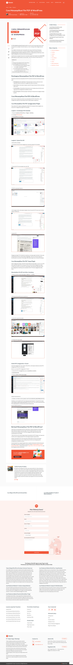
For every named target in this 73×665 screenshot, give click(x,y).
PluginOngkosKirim (30, 624)
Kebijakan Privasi (51, 621)
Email (25, 519)
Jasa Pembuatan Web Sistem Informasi (13, 621)
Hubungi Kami (58, 2)
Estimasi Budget (27, 533)
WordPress (29, 615)
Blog (52, 2)
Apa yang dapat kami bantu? (29, 537)
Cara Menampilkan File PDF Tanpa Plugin (20, 68)
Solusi (47, 2)
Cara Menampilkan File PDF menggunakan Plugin (22, 65)
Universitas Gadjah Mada (38, 445)
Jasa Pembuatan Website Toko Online (13, 617)
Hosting (53, 52)
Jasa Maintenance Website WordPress (13, 613)
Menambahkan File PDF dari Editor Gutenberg (22, 69)
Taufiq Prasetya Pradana (12, 14)
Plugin (53, 55)
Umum (53, 61)
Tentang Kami (32, 2)
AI (37, 2)
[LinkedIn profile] (17, 479)
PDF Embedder (19, 114)
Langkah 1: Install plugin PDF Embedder (21, 66)
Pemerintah (29, 611)
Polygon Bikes (30, 445)
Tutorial (13, 7)
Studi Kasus (42, 2)
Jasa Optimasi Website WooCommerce (13, 619)
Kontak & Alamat (51, 619)
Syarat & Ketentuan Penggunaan (54, 623)
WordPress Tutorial (55, 65)
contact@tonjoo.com (39, 644)
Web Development (55, 63)
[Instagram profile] (14, 479)
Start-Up (28, 613)
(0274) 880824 (38, 641)
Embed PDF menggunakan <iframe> (21, 70)
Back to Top (64, 663)
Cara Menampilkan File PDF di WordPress (20, 64)
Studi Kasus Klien (30, 617)
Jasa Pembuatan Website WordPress (13, 611)
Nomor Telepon (27, 523)
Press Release (54, 57)
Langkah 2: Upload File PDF (19, 67)
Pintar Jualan (29, 626)
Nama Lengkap (27, 514)
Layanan (53, 54)
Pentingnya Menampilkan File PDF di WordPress (21, 62)
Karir (49, 617)
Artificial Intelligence (55, 50)
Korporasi (29, 609)
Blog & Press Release (52, 625)
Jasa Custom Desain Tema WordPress (13, 615)
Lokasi (25, 528)
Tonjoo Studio (29, 622)
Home (7, 7)
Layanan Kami (8, 609)
